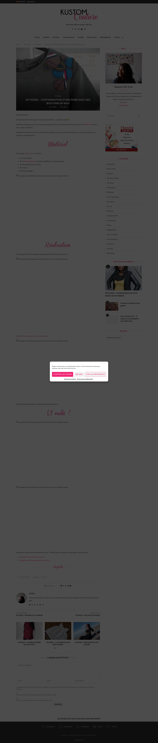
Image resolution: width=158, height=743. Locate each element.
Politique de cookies (70, 379)
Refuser (79, 374)
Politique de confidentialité (85, 379)
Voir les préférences (95, 374)
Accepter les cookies (62, 374)
